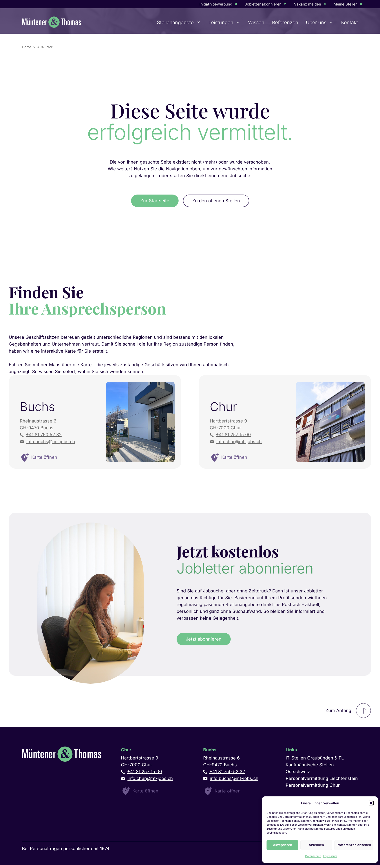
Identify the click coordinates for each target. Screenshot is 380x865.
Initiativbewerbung (215, 4)
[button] (371, 803)
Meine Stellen (346, 4)
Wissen (256, 22)
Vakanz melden (307, 4)
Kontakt (349, 22)
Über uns (316, 22)
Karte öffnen (145, 791)
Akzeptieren (282, 845)
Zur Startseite (154, 200)
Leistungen (220, 22)
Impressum (330, 856)
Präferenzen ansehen (354, 845)
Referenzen (285, 22)
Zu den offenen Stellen (216, 200)
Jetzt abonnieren (203, 639)
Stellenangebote (175, 22)
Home (26, 47)
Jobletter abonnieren (263, 4)
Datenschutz (313, 856)
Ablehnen (316, 845)
